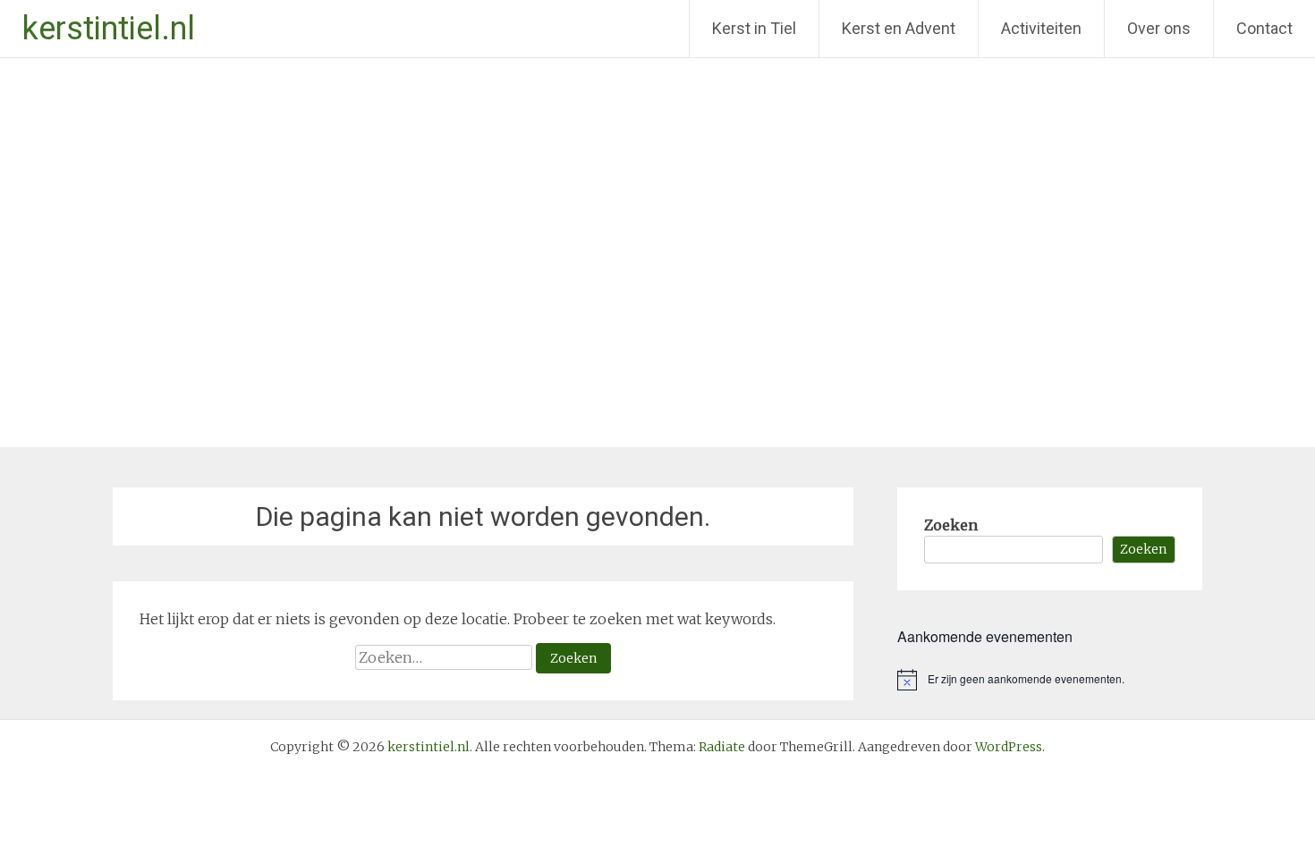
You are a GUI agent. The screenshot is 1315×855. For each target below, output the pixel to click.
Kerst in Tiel (754, 28)
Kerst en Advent (898, 28)
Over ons (1159, 28)
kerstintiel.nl (108, 28)
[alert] (1049, 679)
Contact (1264, 28)
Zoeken (951, 525)
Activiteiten (1041, 28)
